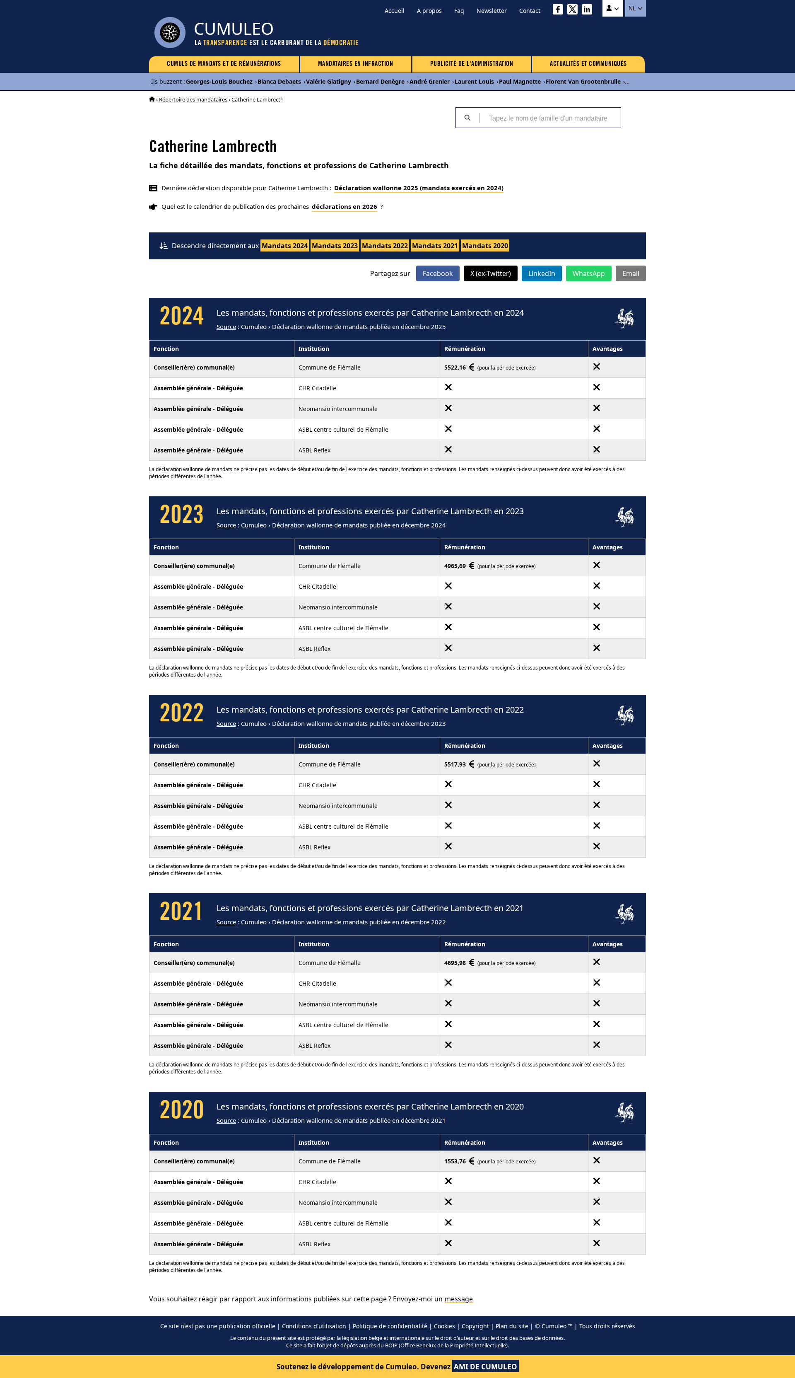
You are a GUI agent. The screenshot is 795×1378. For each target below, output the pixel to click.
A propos (429, 11)
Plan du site (512, 1326)
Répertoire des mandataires (193, 99)
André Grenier (430, 81)
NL (633, 8)
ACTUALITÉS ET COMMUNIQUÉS (588, 64)
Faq (459, 11)
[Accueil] (152, 99)
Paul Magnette (520, 81)
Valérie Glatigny (328, 81)
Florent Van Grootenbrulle (583, 81)
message (459, 1298)
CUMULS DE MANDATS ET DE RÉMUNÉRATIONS (224, 64)
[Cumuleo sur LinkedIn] (589, 10)
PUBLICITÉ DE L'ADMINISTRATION (471, 64)
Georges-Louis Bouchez (219, 81)
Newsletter (492, 11)
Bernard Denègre (380, 81)
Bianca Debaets (279, 81)
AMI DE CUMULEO (485, 1366)
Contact (529, 11)
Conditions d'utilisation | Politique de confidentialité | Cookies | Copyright (385, 1326)
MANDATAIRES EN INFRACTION (355, 64)
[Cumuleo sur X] (574, 10)
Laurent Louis (474, 81)
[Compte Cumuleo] (612, 8)
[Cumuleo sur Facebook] (560, 10)
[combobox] (550, 117)
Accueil (395, 11)
